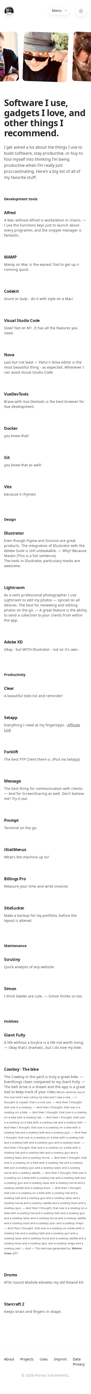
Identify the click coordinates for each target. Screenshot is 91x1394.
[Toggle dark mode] (81, 11)
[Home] (9, 11)
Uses (44, 1359)
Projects (27, 1359)
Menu (57, 10)
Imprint (60, 1359)
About (9, 1359)
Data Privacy (79, 1362)
